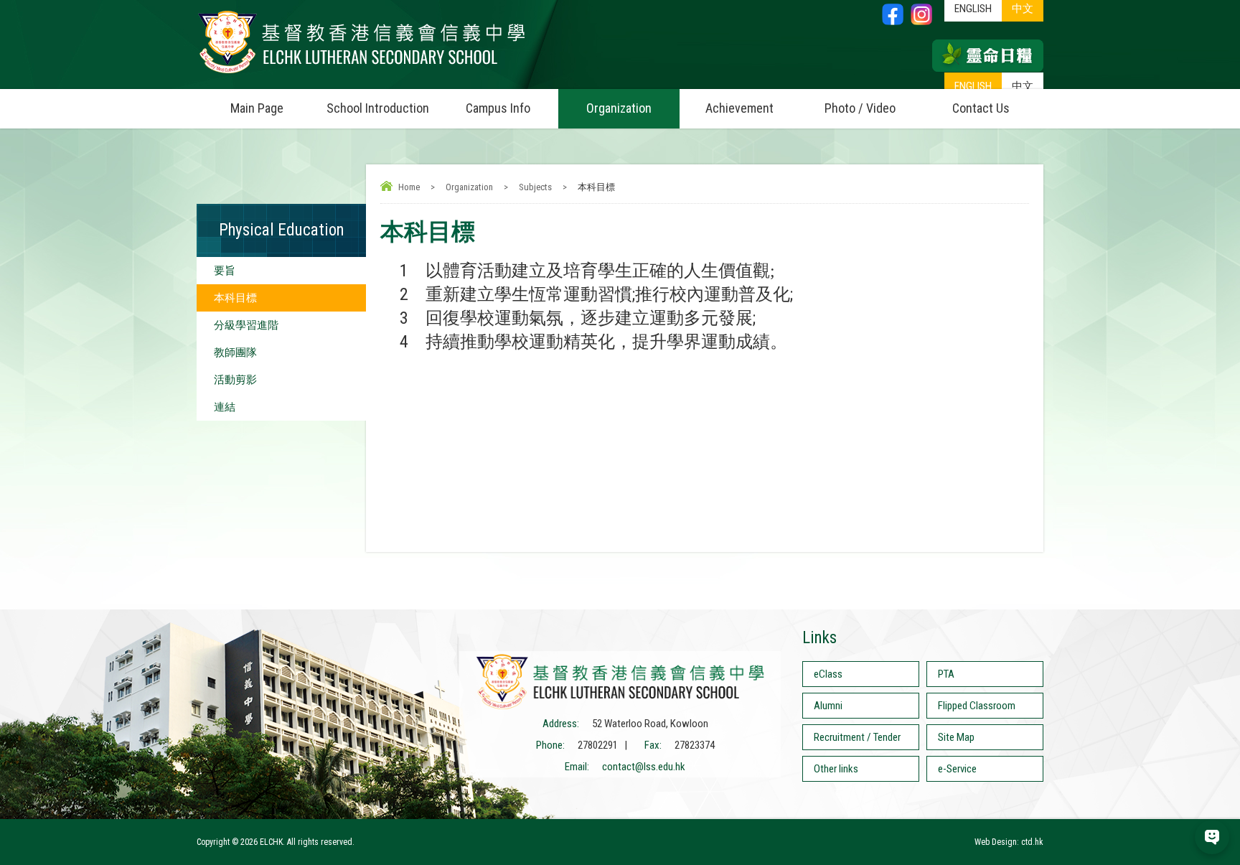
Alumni (828, 705)
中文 (1022, 86)
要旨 (224, 270)
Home (409, 187)
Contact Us (981, 108)
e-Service (957, 768)
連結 (224, 407)
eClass (828, 674)
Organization (619, 108)
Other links (836, 768)
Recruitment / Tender (857, 737)
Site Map (956, 737)
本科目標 (235, 297)
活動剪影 (235, 379)
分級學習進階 (246, 325)
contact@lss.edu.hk (643, 766)
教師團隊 (235, 352)
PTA (946, 674)
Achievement (739, 108)
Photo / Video (860, 108)
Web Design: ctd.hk (1008, 842)
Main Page (256, 108)
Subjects (535, 187)
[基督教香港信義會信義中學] (362, 73)
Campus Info (498, 108)
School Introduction (378, 108)
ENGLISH (973, 86)
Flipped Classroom (976, 705)
